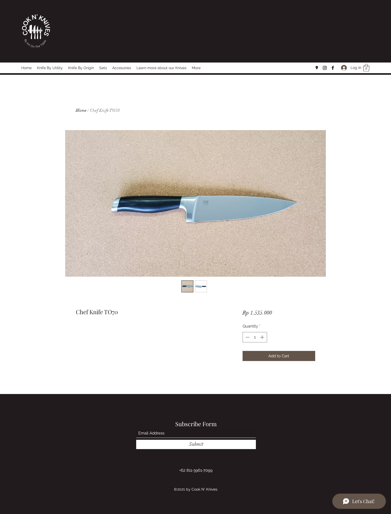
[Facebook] (332, 68)
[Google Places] (316, 68)
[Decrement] (247, 337)
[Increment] (262, 337)
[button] (366, 68)
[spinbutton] (254, 337)
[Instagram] (324, 68)
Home (81, 110)
